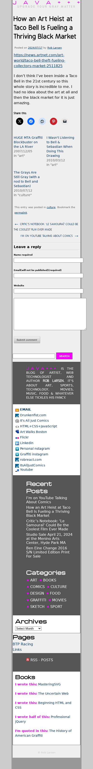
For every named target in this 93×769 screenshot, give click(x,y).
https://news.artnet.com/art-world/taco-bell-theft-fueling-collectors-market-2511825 (39, 60)
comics (37, 587)
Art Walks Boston (33, 432)
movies (59, 600)
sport (56, 606)
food (55, 593)
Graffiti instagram (34, 454)
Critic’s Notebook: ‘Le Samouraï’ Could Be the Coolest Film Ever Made (46, 226)
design (37, 593)
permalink (20, 212)
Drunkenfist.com (33, 415)
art (33, 580)
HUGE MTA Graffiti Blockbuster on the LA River (28, 142)
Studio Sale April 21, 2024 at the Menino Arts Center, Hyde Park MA (49, 538)
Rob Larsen (54, 47)
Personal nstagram (35, 448)
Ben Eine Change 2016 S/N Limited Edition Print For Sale (48, 552)
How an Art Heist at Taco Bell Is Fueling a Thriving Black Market (48, 511)
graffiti (38, 600)
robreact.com (31, 459)
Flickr (24, 437)
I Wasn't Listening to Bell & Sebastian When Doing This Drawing (60, 147)
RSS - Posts (41, 660)
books (49, 580)
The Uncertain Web (53, 693)
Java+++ (46, 2)
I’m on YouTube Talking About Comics (50, 235)
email (25, 409)
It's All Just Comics (34, 420)
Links (17, 649)
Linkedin (26, 443)
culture (51, 207)
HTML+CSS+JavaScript (38, 426)
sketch (37, 606)
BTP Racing (23, 644)
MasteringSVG (49, 684)
